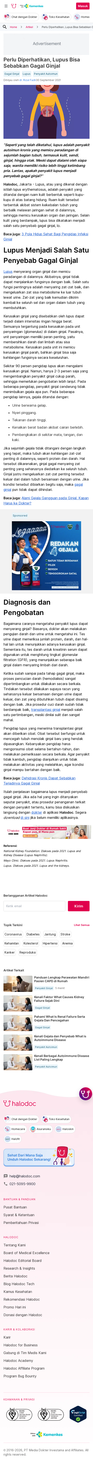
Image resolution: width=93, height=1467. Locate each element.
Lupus (26, 73)
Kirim (78, 906)
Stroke (65, 934)
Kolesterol (31, 943)
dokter (36, 812)
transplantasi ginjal (45, 709)
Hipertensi (50, 943)
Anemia (67, 943)
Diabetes (33, 934)
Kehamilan (12, 943)
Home (13, 27)
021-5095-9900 (19, 1184)
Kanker (10, 952)
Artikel (29, 27)
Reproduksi (27, 952)
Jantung (50, 934)
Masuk (83, 6)
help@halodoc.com (21, 1176)
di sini (25, 817)
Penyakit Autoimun (46, 73)
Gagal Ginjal (11, 73)
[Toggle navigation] (6, 6)
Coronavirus (13, 934)
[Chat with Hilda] (85, 1093)
